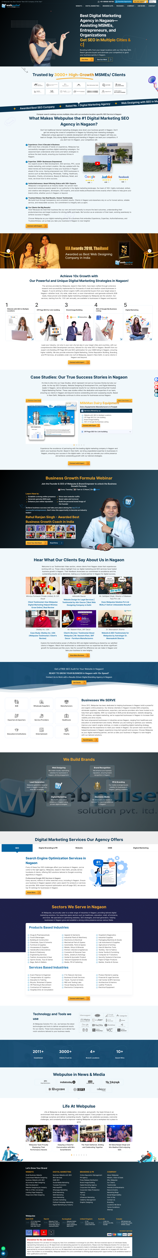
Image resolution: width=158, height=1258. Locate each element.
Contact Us (111, 1195)
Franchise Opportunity (124, 1)
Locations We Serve (114, 1200)
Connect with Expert (34, 221)
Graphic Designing (86, 1197)
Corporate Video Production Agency (90, 1186)
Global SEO (13, 322)
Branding (110, 1197)
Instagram (36, 1229)
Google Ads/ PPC (133, 314)
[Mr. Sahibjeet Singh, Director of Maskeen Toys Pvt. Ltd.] (115, 580)
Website (79, 6)
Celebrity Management (88, 1195)
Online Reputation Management (91, 1170)
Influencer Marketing (87, 1192)
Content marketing (59, 1195)
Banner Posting (103, 317)
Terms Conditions (113, 1202)
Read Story (54, 538)
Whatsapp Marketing (134, 319)
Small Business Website (34, 1170)
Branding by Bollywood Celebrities (80, 316)
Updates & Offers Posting (107, 319)
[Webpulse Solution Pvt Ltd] (11, 6)
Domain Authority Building (48, 314)
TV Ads (82, 1190)
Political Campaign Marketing (63, 1197)
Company (130, 6)
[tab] (16, 699)
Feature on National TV (76, 322)
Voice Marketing (133, 322)
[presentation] (8, 246)
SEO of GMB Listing (104, 311)
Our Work (141, 6)
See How (85, 54)
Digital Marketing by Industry (63, 1200)
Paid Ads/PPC (57, 1182)
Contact (152, 6)
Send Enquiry (88, 735)
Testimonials (111, 1180)
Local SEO (12, 311)
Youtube (44, 1229)
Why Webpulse (112, 1175)
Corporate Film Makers (88, 1182)
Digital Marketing (92, 6)
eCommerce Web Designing (35, 1178)
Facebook (29, 1229)
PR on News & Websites (76, 319)
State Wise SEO (14, 317)
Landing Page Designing (34, 1187)
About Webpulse (112, 1170)
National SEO (13, 319)
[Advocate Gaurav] (79, 580)
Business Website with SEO (35, 1175)
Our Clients (111, 1178)
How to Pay (111, 1192)
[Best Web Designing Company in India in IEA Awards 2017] (40, 523)
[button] (106, 406)
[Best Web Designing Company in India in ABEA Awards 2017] (30, 523)
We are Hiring (139, 1)
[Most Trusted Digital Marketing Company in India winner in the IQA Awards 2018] (70, 523)
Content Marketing (45, 319)
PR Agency (84, 1173)
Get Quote (77, 677)
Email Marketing (58, 1187)
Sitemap (110, 1205)
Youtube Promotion (59, 1180)
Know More (31, 887)
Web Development (32, 1180)
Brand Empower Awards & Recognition (77, 313)
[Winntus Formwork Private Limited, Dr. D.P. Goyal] (43, 580)
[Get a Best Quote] (3, 1253)
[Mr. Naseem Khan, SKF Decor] (79, 614)
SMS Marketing (132, 325)
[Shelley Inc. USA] (43, 614)
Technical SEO (44, 317)
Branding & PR (108, 6)
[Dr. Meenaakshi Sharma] (115, 614)
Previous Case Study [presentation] (34, 395)
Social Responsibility (114, 1190)
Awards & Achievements (115, 1182)
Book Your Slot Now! (34, 538)
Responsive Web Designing (35, 1190)
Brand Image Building (87, 1178)
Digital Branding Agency (88, 1180)
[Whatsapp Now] (3, 1248)
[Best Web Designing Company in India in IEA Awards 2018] (50, 523)
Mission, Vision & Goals (115, 1173)
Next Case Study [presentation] (123, 395)
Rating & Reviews (104, 314)
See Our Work (102, 55)
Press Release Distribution (89, 1175)
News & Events (112, 1185)
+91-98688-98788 (107, 1)
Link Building (43, 311)
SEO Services (57, 1173)
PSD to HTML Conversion (34, 1185)
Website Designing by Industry (36, 1182)
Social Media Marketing (135, 311)
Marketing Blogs (112, 1187)
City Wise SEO (14, 314)
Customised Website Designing (36, 1173)
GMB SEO (56, 1175)
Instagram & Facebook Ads (136, 317)
